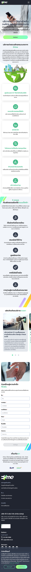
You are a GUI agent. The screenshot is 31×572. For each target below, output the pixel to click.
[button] (12, 355)
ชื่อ (2, 395)
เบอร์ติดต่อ (4, 409)
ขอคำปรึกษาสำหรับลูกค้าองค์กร (9, 488)
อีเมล (3, 416)
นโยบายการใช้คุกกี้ (14, 563)
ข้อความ (3, 431)
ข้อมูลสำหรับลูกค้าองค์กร (7, 485)
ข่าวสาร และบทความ (6, 498)
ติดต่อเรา (15, 37)
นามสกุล (3, 402)
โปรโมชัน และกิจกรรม (6, 495)
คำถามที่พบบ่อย (5, 505)
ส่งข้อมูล (15, 445)
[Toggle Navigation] (28, 2)
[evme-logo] (4, 2)
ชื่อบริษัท (3, 424)
